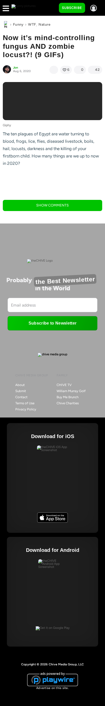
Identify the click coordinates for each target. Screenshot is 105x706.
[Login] (93, 8)
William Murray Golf (71, 391)
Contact (21, 397)
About (20, 385)
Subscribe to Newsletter (52, 323)
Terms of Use (24, 403)
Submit (20, 391)
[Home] (5, 24)
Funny (18, 24)
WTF (32, 24)
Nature (44, 24)
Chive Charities (68, 403)
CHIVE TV (64, 385)
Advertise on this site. (52, 688)
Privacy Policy (25, 409)
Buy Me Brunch (67, 397)
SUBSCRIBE (72, 8)
